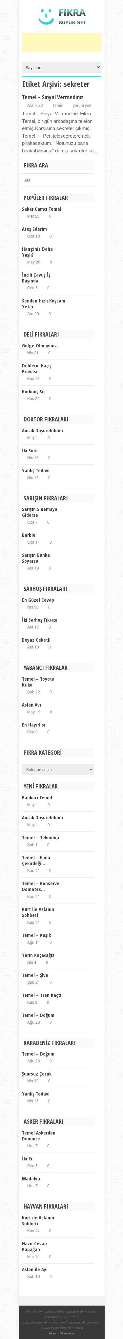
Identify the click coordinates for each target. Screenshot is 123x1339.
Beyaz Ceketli (36, 639)
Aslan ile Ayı (35, 1269)
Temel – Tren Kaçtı (41, 995)
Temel (57, 105)
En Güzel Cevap (38, 599)
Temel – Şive (35, 975)
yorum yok (82, 105)
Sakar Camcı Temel (41, 208)
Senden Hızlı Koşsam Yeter (43, 303)
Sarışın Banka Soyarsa (36, 558)
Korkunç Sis (34, 391)
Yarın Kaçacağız (38, 955)
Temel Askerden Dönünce (38, 1135)
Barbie (28, 535)
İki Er (27, 1158)
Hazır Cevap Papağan (34, 1246)
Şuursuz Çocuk (36, 1073)
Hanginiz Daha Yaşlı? (37, 251)
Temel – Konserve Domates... (40, 886)
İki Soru (30, 450)
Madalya (31, 1178)
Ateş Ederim (34, 228)
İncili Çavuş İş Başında (36, 277)
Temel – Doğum (38, 1015)
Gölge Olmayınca (40, 345)
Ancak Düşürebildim (42, 430)
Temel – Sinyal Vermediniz (53, 97)
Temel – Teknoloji (40, 837)
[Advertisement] (72, 42)
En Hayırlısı (33, 724)
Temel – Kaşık (36, 935)
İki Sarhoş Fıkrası (39, 619)
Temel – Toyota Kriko (38, 681)
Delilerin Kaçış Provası (36, 368)
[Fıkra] (61, 29)
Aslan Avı (31, 704)
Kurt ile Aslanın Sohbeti (38, 912)
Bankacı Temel (37, 797)
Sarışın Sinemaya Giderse (39, 512)
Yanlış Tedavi (36, 470)
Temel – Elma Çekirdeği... (36, 860)
